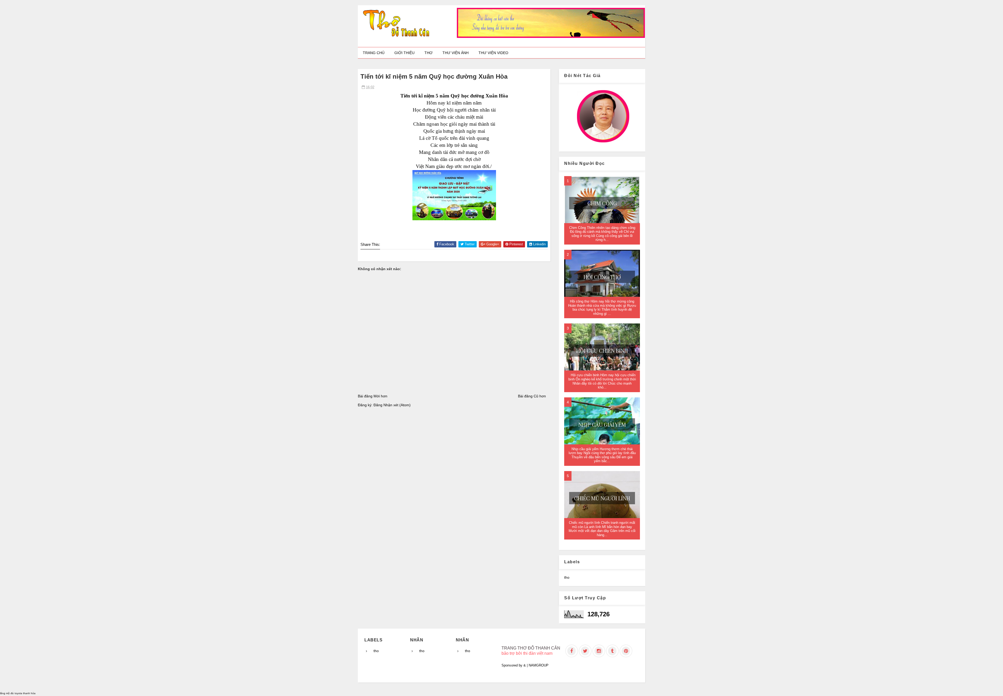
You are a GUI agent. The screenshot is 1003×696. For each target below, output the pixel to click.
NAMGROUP (539, 665)
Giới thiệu (404, 53)
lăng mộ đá (7, 693)
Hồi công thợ (602, 276)
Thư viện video (493, 53)
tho (566, 577)
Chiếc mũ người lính (602, 498)
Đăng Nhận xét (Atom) (392, 405)
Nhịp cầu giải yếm (602, 424)
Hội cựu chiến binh (602, 350)
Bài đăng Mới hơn (372, 396)
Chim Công (602, 203)
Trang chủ (373, 53)
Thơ (428, 53)
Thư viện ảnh (455, 53)
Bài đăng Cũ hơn (532, 396)
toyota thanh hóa (25, 693)
